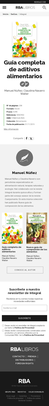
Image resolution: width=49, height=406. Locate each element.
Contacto (18, 356)
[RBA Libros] (24, 7)
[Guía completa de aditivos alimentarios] (12, 228)
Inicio (5, 14)
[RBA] (25, 382)
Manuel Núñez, (13, 90)
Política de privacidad (15, 398)
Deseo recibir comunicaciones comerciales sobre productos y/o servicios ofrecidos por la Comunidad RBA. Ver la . (25, 333)
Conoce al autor (25, 270)
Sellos (14, 14)
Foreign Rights (24, 363)
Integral (23, 14)
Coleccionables (36, 392)
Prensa (32, 356)
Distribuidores (24, 360)
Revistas (22, 392)
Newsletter (40, 2)
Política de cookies (34, 398)
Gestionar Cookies (25, 401)
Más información (11, 129)
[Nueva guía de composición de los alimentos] (36, 228)
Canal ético (23, 396)
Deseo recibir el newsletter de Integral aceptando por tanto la (25, 327)
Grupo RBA (10, 392)
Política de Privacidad (24, 328)
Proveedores (36, 396)
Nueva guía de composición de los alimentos (36, 249)
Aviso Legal (10, 396)
